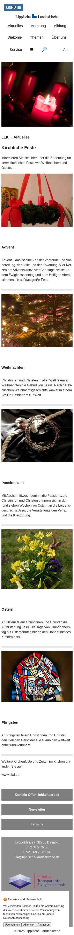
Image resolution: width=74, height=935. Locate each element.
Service (16, 50)
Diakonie (14, 37)
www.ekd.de (10, 774)
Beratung (38, 26)
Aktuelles (15, 26)
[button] (13, 7)
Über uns (59, 37)
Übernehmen (12, 924)
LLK (5, 137)
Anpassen (44, 924)
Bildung (60, 26)
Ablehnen (28, 924)
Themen (37, 37)
